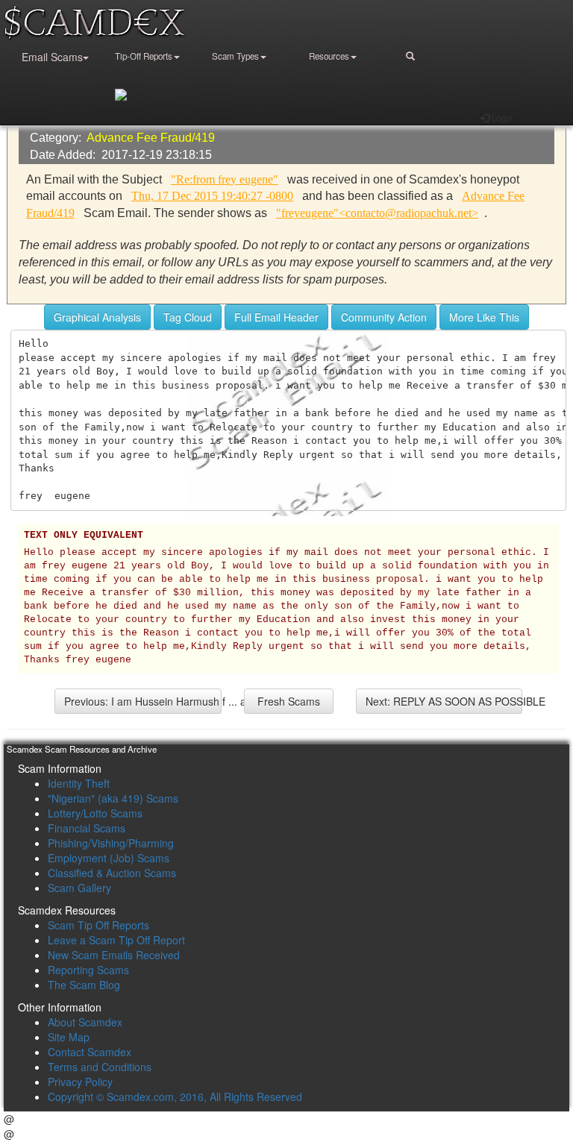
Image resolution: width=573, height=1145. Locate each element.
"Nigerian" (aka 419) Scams (113, 798)
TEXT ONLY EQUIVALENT (83, 535)
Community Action (384, 317)
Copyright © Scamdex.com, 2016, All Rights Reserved (175, 1096)
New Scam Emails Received (114, 954)
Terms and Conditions (99, 1066)
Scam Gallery (79, 887)
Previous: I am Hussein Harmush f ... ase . (143, 701)
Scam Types (235, 56)
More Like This (484, 317)
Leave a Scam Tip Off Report (116, 939)
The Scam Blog (84, 984)
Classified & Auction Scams (112, 872)
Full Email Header (276, 317)
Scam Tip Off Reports (98, 924)
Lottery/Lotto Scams (95, 813)
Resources (329, 56)
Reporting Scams (88, 969)
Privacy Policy (80, 1081)
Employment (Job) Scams (108, 857)
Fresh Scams (288, 701)
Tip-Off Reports (143, 56)
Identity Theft (79, 783)
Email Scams (52, 56)
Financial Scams (86, 828)
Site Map (69, 1036)
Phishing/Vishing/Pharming (111, 842)
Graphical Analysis (97, 317)
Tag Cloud (187, 317)
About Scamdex (85, 1021)
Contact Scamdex (89, 1051)
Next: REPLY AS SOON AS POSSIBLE (444, 701)
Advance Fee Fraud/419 (151, 137)
